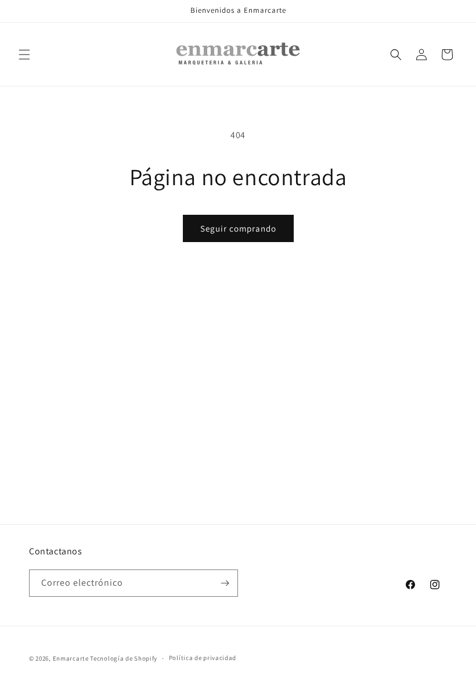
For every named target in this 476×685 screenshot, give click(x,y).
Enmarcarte (71, 658)
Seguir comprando (238, 228)
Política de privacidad (202, 658)
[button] (24, 54)
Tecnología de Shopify (123, 658)
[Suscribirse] (224, 583)
